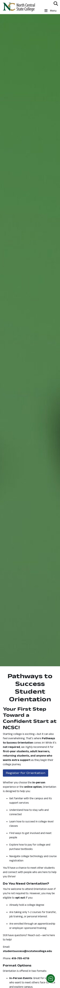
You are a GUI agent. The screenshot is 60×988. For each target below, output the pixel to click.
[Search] (55, 3)
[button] (50, 978)
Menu (52, 10)
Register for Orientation (27, 773)
